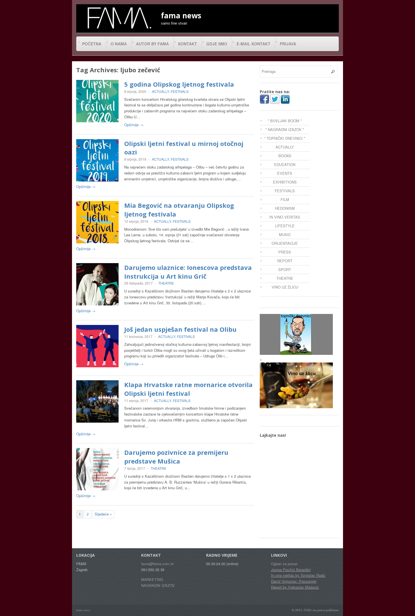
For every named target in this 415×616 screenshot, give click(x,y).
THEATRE (166, 283)
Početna (91, 44)
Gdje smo (216, 44)
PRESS (284, 252)
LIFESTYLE (285, 225)
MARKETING (152, 579)
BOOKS (284, 155)
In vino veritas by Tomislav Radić (298, 575)
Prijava (288, 44)
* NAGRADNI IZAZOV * (284, 129)
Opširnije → (133, 124)
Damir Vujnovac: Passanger (293, 581)
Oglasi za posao (284, 563)
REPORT (284, 260)
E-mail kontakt (253, 44)
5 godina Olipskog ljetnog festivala (179, 84)
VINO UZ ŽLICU (285, 287)
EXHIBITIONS (285, 182)
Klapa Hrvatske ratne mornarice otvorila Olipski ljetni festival (188, 388)
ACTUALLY (160, 91)
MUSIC (285, 234)
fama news (83, 610)
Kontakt (187, 44)
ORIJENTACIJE (285, 243)
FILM (285, 199)
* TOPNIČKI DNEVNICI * (284, 138)
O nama (119, 44)
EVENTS (284, 173)
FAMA (307, 610)
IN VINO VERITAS (284, 217)
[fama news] (118, 18)
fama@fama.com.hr (157, 563)
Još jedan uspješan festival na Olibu (180, 329)
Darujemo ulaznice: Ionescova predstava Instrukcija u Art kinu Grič (188, 271)
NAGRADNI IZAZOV (158, 585)
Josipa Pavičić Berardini (291, 569)
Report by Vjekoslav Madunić (295, 587)
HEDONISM (285, 208)
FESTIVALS (180, 91)
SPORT (284, 269)
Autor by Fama (152, 44)
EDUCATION (284, 164)
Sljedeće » (103, 514)
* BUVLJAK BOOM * (285, 120)
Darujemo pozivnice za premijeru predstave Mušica (176, 456)
